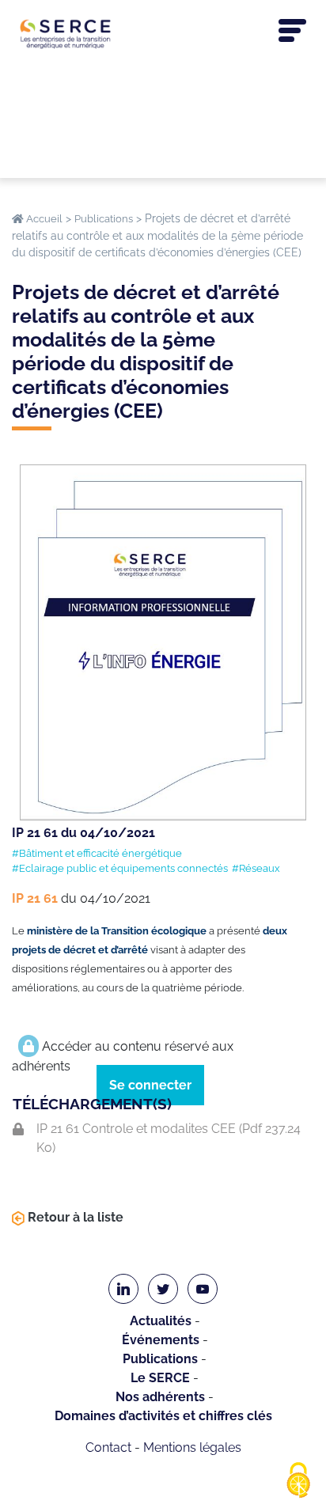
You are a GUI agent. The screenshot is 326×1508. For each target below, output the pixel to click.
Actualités (160, 1320)
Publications (160, 1358)
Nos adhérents (160, 1396)
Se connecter (150, 1085)
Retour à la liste (74, 1217)
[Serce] (163, 33)
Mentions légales (192, 1447)
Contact (108, 1447)
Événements (160, 1339)
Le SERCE (160, 1377)
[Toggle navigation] (292, 30)
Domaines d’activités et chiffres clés (163, 1415)
